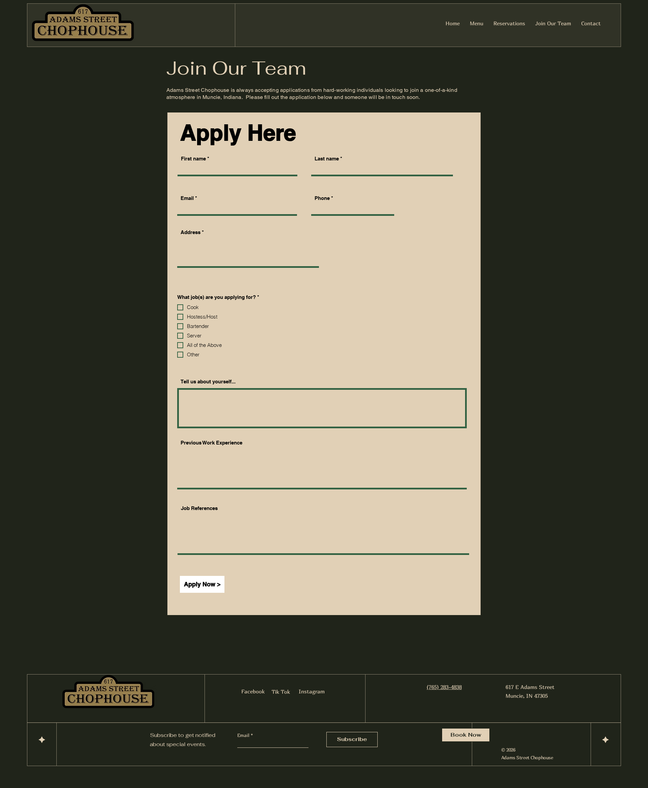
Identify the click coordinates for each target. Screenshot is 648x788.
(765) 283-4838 (444, 687)
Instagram (312, 691)
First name (193, 158)
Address (190, 232)
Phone (322, 198)
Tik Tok (281, 691)
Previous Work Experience (211, 442)
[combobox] (248, 251)
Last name (327, 158)
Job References (199, 508)
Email (187, 198)
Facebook (253, 691)
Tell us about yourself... (208, 381)
